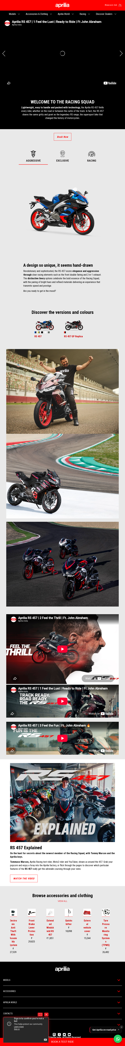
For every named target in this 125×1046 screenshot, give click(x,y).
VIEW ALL (62, 901)
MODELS (6, 980)
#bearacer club (111, 5)
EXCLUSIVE (62, 160)
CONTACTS (8, 1013)
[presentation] (3, 53)
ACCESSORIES (9, 991)
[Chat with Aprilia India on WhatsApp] (118, 1039)
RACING (91, 160)
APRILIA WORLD (10, 1002)
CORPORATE (8, 1025)
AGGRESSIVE (33, 160)
